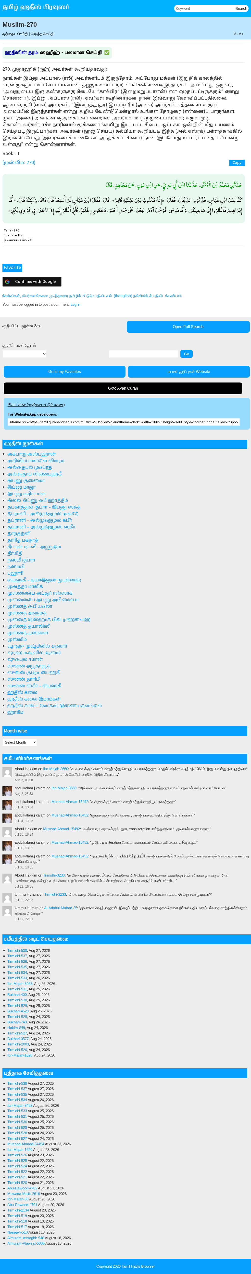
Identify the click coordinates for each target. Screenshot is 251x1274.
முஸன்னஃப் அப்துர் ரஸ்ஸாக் (40, 593)
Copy (237, 163)
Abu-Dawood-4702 (22, 1188)
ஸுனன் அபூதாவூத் (28, 666)
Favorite (12, 268)
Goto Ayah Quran (123, 388)
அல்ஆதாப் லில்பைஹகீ (34, 474)
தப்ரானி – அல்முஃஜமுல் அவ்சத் (42, 514)
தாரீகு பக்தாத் (22, 540)
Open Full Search (188, 327)
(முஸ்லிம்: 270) (18, 163)
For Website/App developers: (32, 414)
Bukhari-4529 (18, 1011)
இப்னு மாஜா (21, 487)
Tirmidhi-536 (17, 961)
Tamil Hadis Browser (138, 1266)
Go (186, 354)
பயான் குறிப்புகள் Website (189, 371)
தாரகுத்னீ (18, 534)
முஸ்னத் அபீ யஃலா (29, 606)
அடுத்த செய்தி (42, 34)
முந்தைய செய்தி (15, 34)
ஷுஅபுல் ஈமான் (25, 659)
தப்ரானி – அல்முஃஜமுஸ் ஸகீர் (41, 527)
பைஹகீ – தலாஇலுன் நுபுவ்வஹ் (44, 580)
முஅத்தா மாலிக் (25, 587)
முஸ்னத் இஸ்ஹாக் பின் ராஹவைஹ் (48, 620)
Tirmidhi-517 (17, 1227)
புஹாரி (15, 573)
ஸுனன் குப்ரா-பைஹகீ (33, 673)
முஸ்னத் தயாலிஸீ (28, 626)
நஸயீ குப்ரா (21, 560)
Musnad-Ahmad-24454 (25, 1144)
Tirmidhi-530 (17, 1000)
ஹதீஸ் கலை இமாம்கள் (34, 699)
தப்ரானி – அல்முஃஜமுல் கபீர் (39, 520)
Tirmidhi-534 (17, 972)
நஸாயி (16, 567)
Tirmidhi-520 (17, 1183)
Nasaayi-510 (17, 1232)
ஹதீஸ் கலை (22, 692)
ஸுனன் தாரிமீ (23, 679)
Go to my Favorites (64, 371)
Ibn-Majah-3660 (55, 769)
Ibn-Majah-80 (17, 1199)
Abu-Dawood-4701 (22, 1205)
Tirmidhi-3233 (54, 875)
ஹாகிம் (15, 712)
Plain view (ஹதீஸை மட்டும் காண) (36, 405)
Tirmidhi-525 (17, 1161)
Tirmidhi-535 (17, 967)
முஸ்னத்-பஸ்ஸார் (27, 633)
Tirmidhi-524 (17, 1166)
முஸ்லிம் (17, 640)
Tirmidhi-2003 (18, 1044)
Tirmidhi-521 (17, 1177)
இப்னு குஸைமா (26, 481)
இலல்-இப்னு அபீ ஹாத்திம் (37, 500)
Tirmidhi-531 (17, 989)
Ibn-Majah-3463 (19, 983)
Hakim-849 (16, 1028)
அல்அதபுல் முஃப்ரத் (29, 467)
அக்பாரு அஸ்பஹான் (31, 454)
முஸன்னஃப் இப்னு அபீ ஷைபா (43, 600)
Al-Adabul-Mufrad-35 (60, 908)
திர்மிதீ (14, 553)
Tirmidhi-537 (17, 956)
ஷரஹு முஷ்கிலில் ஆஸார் (37, 646)
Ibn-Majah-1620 (19, 1055)
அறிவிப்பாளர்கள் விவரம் (35, 461)
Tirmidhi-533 (17, 978)
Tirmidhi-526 (17, 1050)
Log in (75, 304)
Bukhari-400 (17, 995)
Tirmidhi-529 (17, 1006)
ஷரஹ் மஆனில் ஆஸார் (34, 653)
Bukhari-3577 (18, 1039)
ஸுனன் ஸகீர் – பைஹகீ (34, 686)
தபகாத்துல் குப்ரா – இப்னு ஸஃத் (44, 507)
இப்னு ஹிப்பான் (26, 494)
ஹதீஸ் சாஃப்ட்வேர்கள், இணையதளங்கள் (54, 706)
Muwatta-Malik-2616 (23, 1194)
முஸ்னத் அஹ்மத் (27, 613)
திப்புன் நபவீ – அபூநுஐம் (34, 547)
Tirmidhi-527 (17, 1033)
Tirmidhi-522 (17, 1172)
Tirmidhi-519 (17, 1216)
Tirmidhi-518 (17, 1221)
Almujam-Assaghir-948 (25, 1238)
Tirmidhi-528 (17, 1017)
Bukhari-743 (17, 1022)
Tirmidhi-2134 (18, 1210)
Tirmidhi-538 (17, 950)
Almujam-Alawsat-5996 (26, 1243)
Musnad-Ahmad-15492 (69, 802)
